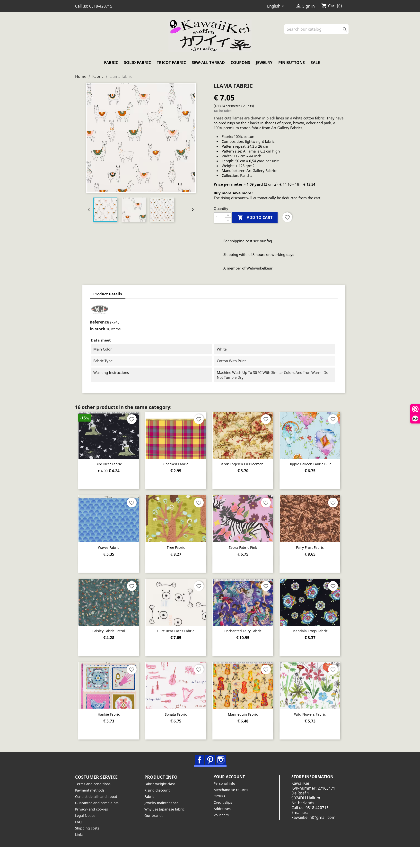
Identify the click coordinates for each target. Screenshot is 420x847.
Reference (99, 322)
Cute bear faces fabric (175, 631)
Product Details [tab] (107, 293)
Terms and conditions (93, 784)
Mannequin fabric (243, 714)
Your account (229, 776)
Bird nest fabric (109, 464)
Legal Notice (85, 815)
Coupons (240, 62)
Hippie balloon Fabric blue (310, 464)
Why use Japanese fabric (164, 809)
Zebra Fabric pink (243, 547)
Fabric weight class (159, 784)
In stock (97, 328)
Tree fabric (176, 547)
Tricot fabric (171, 62)
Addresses (222, 808)
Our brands (153, 815)
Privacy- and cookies (91, 809)
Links (79, 834)
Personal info (224, 783)
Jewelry (264, 62)
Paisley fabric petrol (108, 631)
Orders (219, 796)
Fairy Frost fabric (310, 547)
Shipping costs (87, 828)
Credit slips (223, 802)
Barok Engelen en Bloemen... (242, 464)
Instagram (221, 760)
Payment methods (90, 790)
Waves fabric (108, 547)
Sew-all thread (208, 62)
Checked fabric (175, 464)
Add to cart (254, 217)
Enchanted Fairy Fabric (243, 631)
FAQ (78, 822)
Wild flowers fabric (310, 714)
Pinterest (210, 760)
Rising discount (157, 790)
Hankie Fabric (109, 714)
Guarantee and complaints (97, 803)
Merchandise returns (231, 789)
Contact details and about (96, 796)
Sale (315, 62)
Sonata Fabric (176, 714)
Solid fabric (137, 62)
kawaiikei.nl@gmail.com (313, 817)
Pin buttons (291, 62)
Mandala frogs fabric (310, 631)
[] (346, 32)
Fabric (111, 62)
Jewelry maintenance (161, 803)
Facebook (199, 760)
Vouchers (221, 815)
